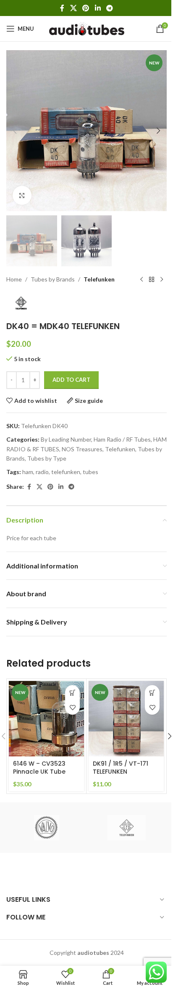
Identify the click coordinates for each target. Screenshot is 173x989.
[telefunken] (126, 828)
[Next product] (162, 280)
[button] (14, 130)
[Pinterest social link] (86, 8)
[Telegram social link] (109, 8)
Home (14, 279)
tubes (90, 471)
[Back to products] (152, 280)
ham (27, 471)
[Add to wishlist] (72, 707)
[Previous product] (141, 280)
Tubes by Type (46, 458)
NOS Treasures (82, 449)
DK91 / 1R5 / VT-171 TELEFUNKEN (120, 767)
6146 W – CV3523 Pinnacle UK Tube (39, 767)
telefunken (65, 471)
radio (42, 471)
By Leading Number (66, 439)
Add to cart (71, 379)
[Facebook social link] (62, 8)
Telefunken (99, 279)
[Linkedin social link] (97, 8)
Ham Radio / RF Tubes (122, 439)
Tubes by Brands (53, 279)
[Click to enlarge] (22, 195)
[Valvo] (46, 828)
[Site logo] (86, 28)
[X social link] (73, 8)
